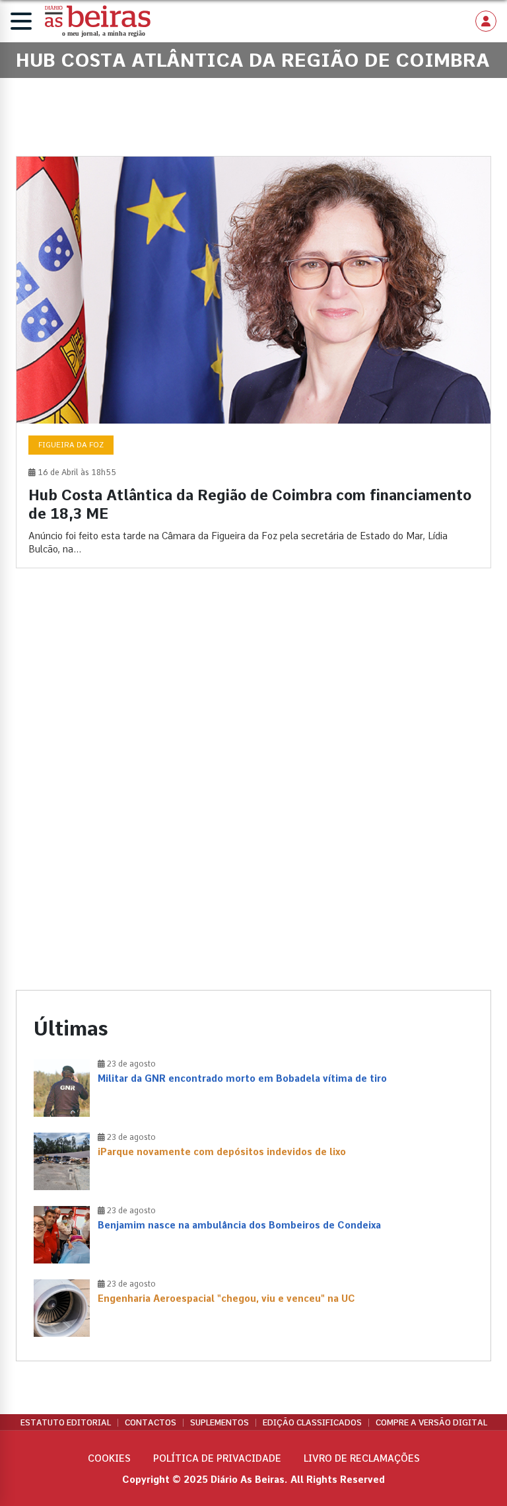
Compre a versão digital (431, 1423)
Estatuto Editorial (65, 1423)
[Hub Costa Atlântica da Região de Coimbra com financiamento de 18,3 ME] (253, 362)
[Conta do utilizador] (485, 21)
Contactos (150, 1423)
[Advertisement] (253, 692)
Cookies (109, 1458)
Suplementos (219, 1423)
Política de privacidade (217, 1458)
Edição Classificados (312, 1423)
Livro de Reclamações (362, 1458)
